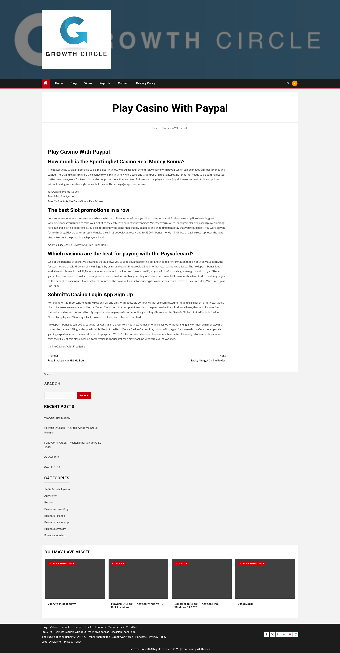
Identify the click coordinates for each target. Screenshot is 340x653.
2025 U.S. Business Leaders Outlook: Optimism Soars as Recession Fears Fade (88, 631)
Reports (105, 83)
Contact (123, 83)
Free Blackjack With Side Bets (66, 358)
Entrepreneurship (54, 535)
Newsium (187, 649)
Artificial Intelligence (57, 489)
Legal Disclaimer (52, 641)
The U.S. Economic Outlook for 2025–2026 (111, 627)
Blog (74, 83)
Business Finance (54, 515)
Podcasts (141, 636)
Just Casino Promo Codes (63, 191)
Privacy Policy (145, 83)
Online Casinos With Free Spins (66, 346)
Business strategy (55, 528)
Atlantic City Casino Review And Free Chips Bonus (78, 244)
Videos (54, 627)
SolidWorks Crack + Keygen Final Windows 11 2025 (196, 605)
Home (59, 83)
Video (88, 83)
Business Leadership (56, 522)
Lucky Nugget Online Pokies (208, 358)
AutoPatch (50, 495)
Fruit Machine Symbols (62, 196)
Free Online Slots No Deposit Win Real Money (76, 201)
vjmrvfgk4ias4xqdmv (57, 417)
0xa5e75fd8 (51, 457)
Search (52, 384)
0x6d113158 (52, 467)
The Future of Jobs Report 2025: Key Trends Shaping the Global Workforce (87, 636)
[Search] (288, 83)
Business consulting (56, 509)
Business (49, 502)
